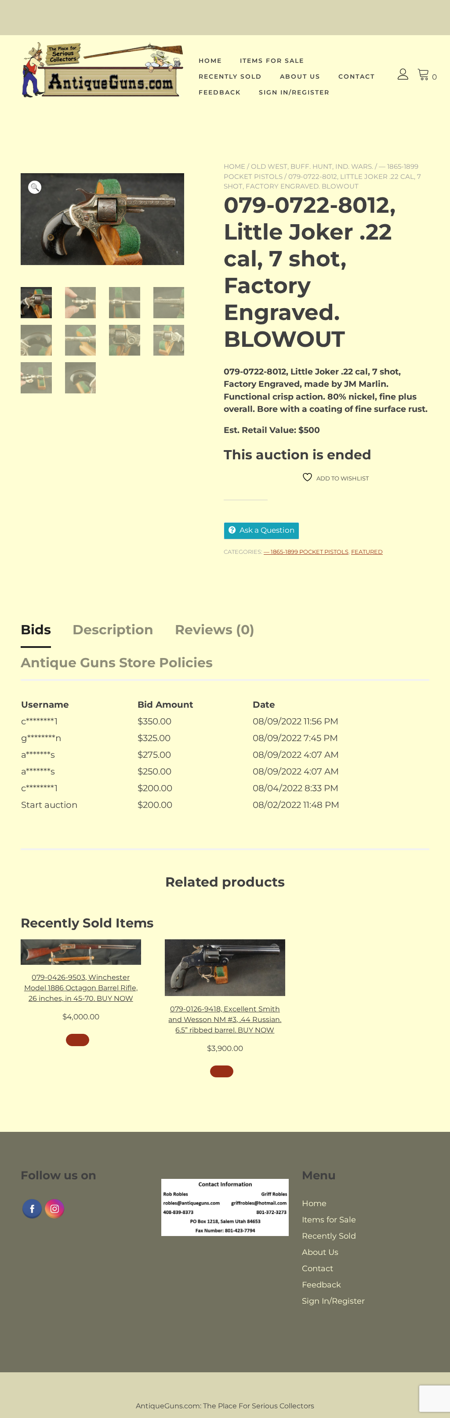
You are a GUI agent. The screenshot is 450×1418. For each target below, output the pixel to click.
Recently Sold (230, 76)
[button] (34, 187)
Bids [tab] (36, 630)
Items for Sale (272, 61)
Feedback (220, 92)
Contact (356, 76)
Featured (367, 551)
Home (210, 61)
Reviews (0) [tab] (214, 630)
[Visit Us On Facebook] (32, 1217)
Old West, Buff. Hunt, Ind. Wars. (312, 166)
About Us (300, 76)
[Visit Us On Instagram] (54, 1217)
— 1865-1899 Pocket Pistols (306, 551)
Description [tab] (113, 630)
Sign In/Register (294, 92)
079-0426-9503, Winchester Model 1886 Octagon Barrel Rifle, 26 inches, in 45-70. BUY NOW (81, 988)
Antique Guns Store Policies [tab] (117, 662)
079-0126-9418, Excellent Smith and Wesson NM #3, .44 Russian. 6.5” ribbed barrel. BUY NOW (224, 1019)
